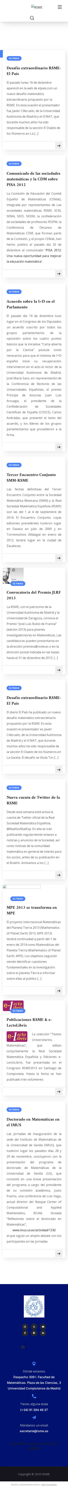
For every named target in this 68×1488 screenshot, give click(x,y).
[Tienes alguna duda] (34, 1396)
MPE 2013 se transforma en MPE (32, 910)
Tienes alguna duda (34, 1404)
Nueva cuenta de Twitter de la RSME (33, 800)
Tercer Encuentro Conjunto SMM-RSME (31, 478)
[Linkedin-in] (43, 1333)
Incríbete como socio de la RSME (34, 1446)
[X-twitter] (34, 1327)
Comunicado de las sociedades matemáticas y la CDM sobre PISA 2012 (33, 179)
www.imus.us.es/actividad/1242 (34, 1230)
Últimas (14, 58)
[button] (23, 1347)
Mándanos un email (34, 1425)
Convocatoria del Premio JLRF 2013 (34, 595)
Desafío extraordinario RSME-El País (34, 71)
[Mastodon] (34, 1333)
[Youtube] (43, 1327)
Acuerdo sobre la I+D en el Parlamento (31, 304)
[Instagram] (25, 1327)
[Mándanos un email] (34, 1417)
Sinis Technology (49, 1484)
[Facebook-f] (25, 1333)
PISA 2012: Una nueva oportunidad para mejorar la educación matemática (34, 256)
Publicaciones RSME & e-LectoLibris (29, 1022)
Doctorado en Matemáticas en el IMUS (33, 1122)
